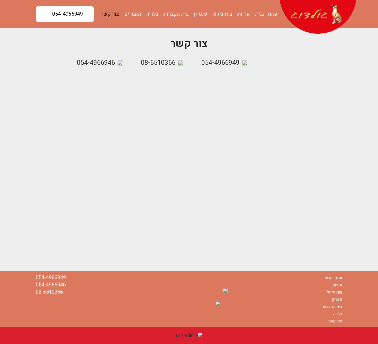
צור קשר (335, 321)
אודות (337, 285)
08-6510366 (158, 63)
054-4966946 (96, 63)
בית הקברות (332, 307)
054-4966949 (67, 14)
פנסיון (337, 299)
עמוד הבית (333, 278)
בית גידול (334, 292)
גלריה (337, 314)
